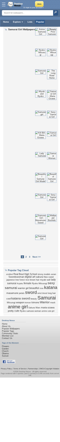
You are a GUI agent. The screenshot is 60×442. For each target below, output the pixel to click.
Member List (7, 336)
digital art (30, 276)
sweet (51, 277)
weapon (20, 302)
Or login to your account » (33, 7)
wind (39, 293)
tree (17, 280)
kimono (35, 302)
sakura (39, 277)
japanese (10, 280)
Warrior (45, 302)
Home (6, 22)
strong (40, 274)
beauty (34, 299)
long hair (52, 293)
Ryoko (23, 311)
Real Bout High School (25, 274)
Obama (5, 353)
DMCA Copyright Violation (49, 369)
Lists (30, 22)
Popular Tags (8, 331)
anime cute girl (48, 311)
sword (31, 292)
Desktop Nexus (25, 371)
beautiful (34, 288)
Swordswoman (16, 277)
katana (50, 287)
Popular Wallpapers (11, 328)
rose (42, 288)
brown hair (34, 280)
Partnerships (33, 369)
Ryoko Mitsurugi (39, 283)
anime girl (18, 306)
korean (28, 303)
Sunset (5, 356)
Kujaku (20, 283)
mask (52, 302)
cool (8, 298)
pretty (11, 311)
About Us (6, 326)
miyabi (43, 280)
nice (27, 280)
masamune (12, 293)
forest (22, 280)
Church (5, 351)
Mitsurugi (11, 302)
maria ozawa (47, 307)
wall (48, 280)
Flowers (5, 346)
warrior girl (23, 288)
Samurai (46, 297)
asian (53, 274)
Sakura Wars (34, 307)
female (27, 283)
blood (44, 293)
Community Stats (10, 333)
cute (16, 310)
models (47, 274)
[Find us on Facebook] (8, 363)
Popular (40, 22)
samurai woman (33, 311)
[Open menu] (4, 4)
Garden (5, 348)
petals (21, 293)
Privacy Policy (6, 369)
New (46, 277)
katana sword (20, 298)
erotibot (9, 274)
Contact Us (7, 338)
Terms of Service (20, 369)
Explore (17, 22)
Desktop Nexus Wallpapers (15, 4)
